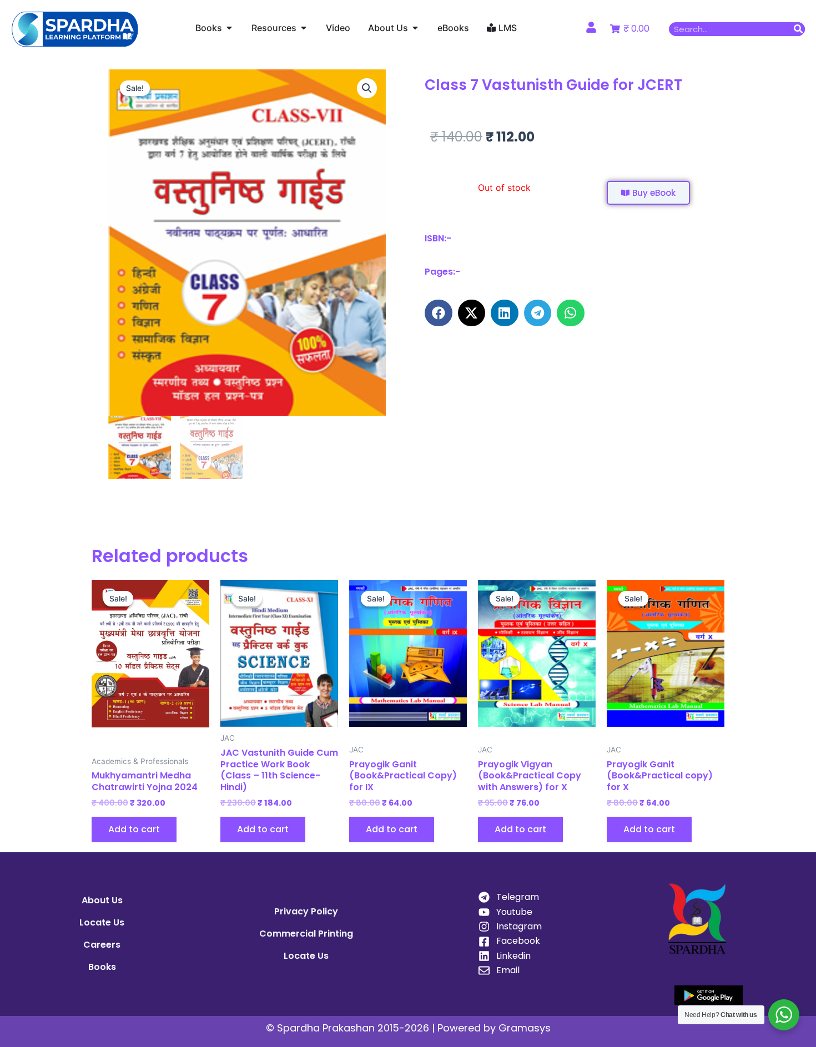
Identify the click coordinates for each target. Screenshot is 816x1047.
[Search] (798, 29)
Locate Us (101, 922)
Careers (101, 944)
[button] (367, 88)
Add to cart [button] (134, 829)
